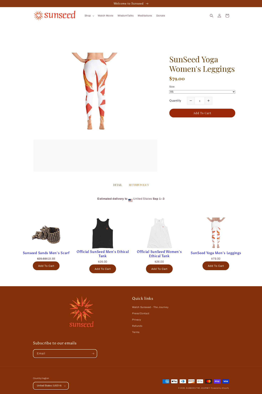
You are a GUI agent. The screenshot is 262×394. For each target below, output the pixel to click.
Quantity (175, 100)
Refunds (137, 326)
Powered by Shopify (220, 388)
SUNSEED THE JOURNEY (198, 388)
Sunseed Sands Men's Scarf (46, 253)
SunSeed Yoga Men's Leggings (216, 253)
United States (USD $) (49, 385)
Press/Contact (140, 313)
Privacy (136, 319)
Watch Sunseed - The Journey (150, 307)
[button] (89, 15)
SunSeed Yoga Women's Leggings (202, 63)
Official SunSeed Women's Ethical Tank (159, 253)
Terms (136, 332)
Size (171, 86)
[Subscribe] (93, 353)
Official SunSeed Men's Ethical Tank (103, 253)
